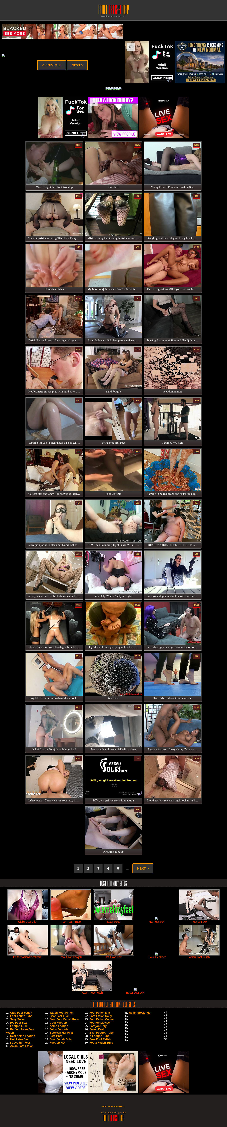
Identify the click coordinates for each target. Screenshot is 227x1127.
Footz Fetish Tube (101, 1042)
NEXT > (77, 65)
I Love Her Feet (20, 1042)
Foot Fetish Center (101, 1019)
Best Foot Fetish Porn (64, 1019)
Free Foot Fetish (100, 1039)
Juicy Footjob (59, 1029)
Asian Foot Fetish (21, 1046)
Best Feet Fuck (59, 1016)
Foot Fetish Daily (100, 1016)
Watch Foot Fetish (61, 1012)
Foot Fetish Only (61, 1039)
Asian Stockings (139, 1012)
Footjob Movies (99, 1022)
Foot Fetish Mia (99, 1012)
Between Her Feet (61, 1032)
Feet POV (56, 1036)
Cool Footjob (58, 1022)
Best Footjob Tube (101, 1032)
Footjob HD (57, 1042)
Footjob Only (98, 1026)
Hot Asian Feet (19, 1039)
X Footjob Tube (99, 1036)
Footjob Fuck (18, 1026)
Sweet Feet (96, 1029)
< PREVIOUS (51, 65)
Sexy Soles (17, 1019)
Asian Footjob (59, 1026)
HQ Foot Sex (18, 1022)
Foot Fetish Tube (21, 1016)
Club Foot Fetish (21, 1012)
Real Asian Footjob (22, 1036)
